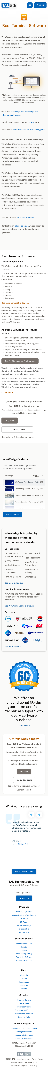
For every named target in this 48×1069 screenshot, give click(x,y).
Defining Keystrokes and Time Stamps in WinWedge (27, 495)
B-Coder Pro (24, 929)
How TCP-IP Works (22, 509)
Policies (24, 979)
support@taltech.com (24, 1035)
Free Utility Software (24, 957)
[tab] (24, 482)
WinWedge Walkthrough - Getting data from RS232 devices (27, 482)
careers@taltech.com (24, 1039)
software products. (25, 218)
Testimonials (24, 982)
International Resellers (24, 1014)
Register (24, 947)
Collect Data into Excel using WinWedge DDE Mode (27, 502)
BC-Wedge (24, 922)
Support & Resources (24, 943)
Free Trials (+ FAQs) (24, 954)
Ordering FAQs (24, 1017)
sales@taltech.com (24, 1032)
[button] (30, 5)
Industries (24, 985)
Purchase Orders (24, 1007)
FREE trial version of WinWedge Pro (29, 130)
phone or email (22, 226)
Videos (24, 950)
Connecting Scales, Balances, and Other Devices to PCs (27, 489)
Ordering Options (24, 1000)
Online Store (24, 1003)
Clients (24, 989)
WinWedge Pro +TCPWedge (24, 915)
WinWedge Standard (24, 912)
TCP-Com (24, 919)
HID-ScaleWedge (24, 925)
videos (31, 122)
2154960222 (17, 1028)
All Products (24, 932)
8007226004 (31, 1028)
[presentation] (31, 815)
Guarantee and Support (24, 1010)
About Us (24, 975)
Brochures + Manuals (24, 961)
